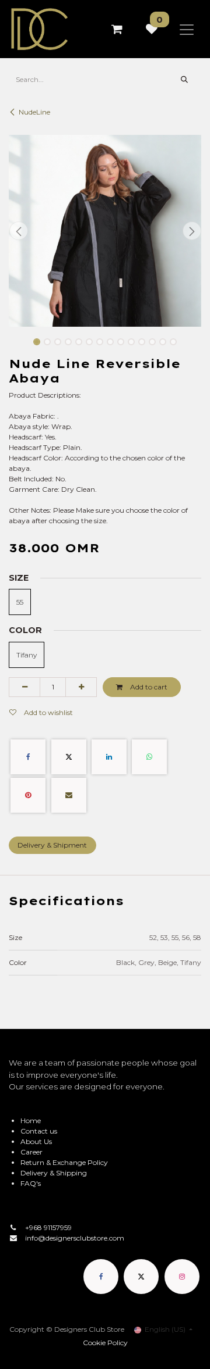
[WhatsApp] (149, 756)
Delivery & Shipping (53, 1172)
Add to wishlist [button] (47, 712)
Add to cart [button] (147, 686)
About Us (36, 1141)
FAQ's (30, 1183)
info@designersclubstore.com (74, 1238)
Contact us (38, 1131)
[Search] (184, 80)
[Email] (68, 795)
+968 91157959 (48, 1227)
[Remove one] (24, 687)
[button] (18, 230)
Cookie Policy (105, 1342)
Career (31, 1152)
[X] (68, 756)
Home (30, 1120)
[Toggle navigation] (186, 29)
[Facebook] (28, 756)
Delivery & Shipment (52, 845)
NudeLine (34, 112)
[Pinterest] (28, 795)
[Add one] (81, 687)
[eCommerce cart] (116, 29)
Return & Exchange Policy (64, 1162)
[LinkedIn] (109, 756)
